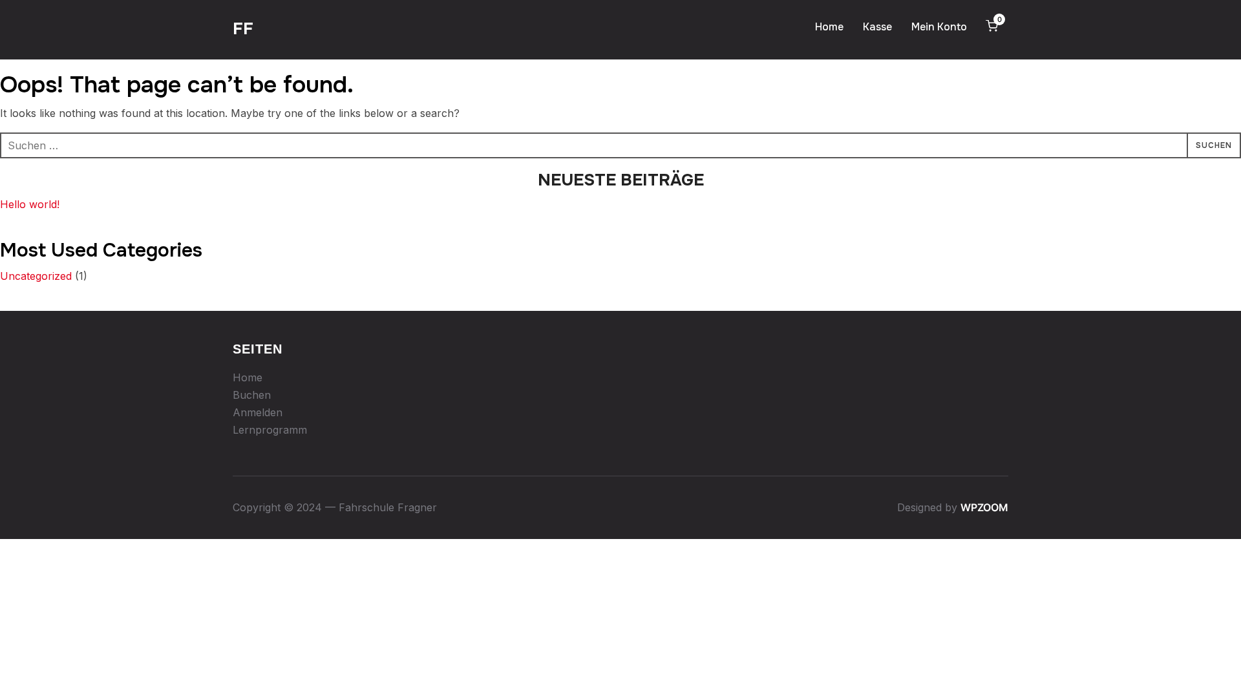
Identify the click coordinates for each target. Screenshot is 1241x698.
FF (243, 28)
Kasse (877, 27)
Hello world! (29, 204)
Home (829, 27)
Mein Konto (939, 27)
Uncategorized (36, 276)
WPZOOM (984, 507)
